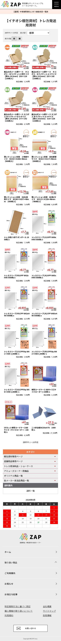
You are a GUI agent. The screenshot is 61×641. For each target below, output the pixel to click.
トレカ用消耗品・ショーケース (18, 466)
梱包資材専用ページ (13, 456)
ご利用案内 (10, 573)
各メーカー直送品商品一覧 (16, 480)
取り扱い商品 (11, 562)
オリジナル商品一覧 (13, 475)
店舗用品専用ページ (13, 461)
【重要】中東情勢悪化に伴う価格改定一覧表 (30, 11)
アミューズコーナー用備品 (16, 470)
